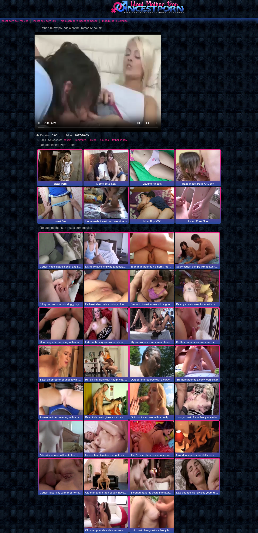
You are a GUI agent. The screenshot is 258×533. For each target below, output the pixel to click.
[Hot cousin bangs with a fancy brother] (152, 512)
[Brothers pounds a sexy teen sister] (197, 361)
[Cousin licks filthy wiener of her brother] (61, 474)
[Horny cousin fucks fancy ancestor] (197, 399)
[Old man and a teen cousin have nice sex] (106, 474)
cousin (67, 139)
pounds (104, 139)
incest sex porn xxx (44, 20)
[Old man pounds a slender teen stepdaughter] (106, 512)
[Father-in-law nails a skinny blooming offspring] (106, 286)
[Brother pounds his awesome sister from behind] (197, 323)
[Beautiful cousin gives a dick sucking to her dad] (106, 399)
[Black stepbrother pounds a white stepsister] (61, 361)
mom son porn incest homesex (79, 20)
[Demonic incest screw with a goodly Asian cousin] (152, 286)
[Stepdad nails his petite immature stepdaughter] (152, 474)
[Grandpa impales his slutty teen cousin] (197, 436)
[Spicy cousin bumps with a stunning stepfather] (197, 248)
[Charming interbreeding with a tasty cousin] (61, 323)
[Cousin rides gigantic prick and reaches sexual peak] (61, 248)
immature (80, 139)
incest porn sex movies (14, 20)
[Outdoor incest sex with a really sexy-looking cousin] (152, 399)
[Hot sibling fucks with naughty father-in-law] (106, 361)
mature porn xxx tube (115, 20)
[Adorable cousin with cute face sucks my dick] (61, 436)
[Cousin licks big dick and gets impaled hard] (106, 436)
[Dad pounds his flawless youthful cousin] (197, 474)
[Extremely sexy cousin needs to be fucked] (106, 323)
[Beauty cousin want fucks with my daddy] (197, 286)
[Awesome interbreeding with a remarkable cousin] (61, 399)
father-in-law (119, 139)
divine (93, 139)
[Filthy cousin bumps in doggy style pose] (61, 286)
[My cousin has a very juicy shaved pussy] (152, 323)
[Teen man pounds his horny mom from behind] (152, 248)
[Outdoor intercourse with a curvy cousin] (152, 361)
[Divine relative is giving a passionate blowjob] (106, 248)
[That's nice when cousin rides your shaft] (152, 436)
